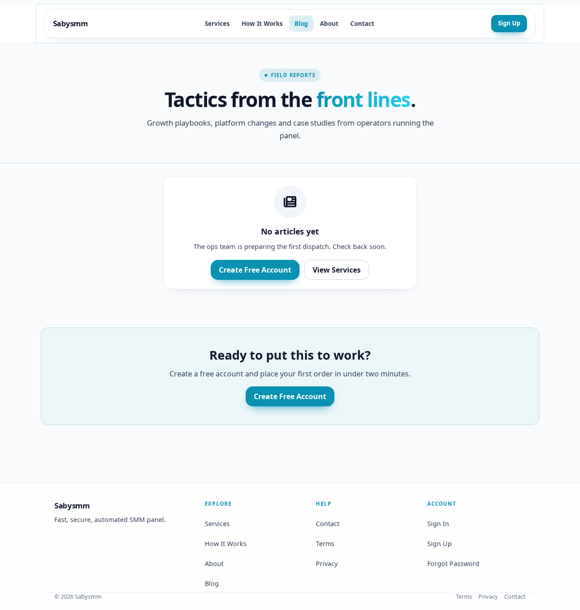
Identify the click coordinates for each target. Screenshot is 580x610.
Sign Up (509, 23)
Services (217, 24)
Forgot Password (453, 563)
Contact (362, 24)
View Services (337, 270)
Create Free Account (255, 270)
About (329, 24)
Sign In (438, 523)
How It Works (262, 24)
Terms (325, 543)
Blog (301, 24)
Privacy (327, 563)
